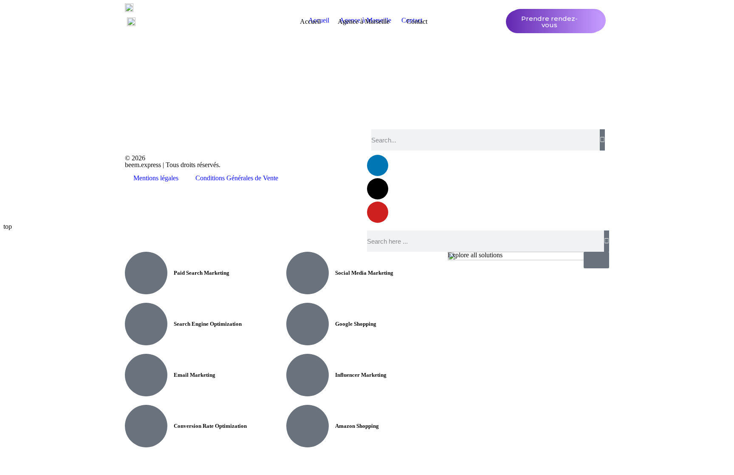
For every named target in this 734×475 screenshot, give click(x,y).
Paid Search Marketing (201, 273)
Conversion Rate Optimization (210, 426)
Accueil (310, 21)
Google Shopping (355, 324)
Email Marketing (194, 375)
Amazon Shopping (357, 426)
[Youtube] (377, 212)
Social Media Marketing (364, 273)
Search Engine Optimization (208, 324)
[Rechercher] (602, 140)
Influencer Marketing (361, 375)
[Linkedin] (377, 165)
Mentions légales (155, 178)
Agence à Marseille (364, 21)
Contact (417, 21)
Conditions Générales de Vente (236, 178)
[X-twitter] (377, 188)
